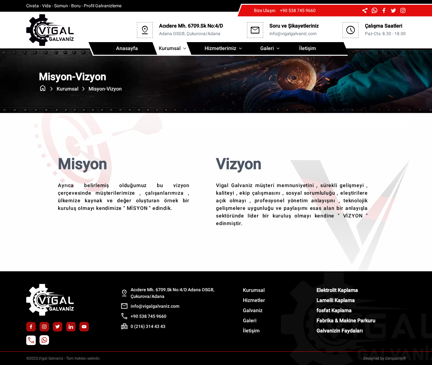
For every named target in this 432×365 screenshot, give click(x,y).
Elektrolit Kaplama (337, 290)
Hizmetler (254, 300)
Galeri (270, 48)
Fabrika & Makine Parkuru (346, 321)
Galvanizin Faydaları (340, 331)
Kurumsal (173, 48)
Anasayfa (127, 48)
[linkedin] (71, 327)
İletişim (307, 48)
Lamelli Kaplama (336, 300)
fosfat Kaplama (334, 310)
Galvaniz (252, 310)
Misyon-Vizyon (105, 89)
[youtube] (84, 327)
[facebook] (384, 10)
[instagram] (403, 10)
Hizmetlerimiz (224, 48)
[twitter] (393, 10)
